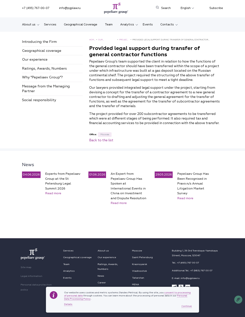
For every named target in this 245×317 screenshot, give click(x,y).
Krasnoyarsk (139, 264)
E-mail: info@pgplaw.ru (186, 278)
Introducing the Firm (39, 42)
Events (148, 24)
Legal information (31, 276)
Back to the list (101, 140)
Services (50, 24)
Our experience (34, 59)
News (28, 164)
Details (68, 304)
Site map (26, 267)
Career (102, 282)
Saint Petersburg (142, 257)
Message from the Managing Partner (46, 88)
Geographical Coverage (80, 24)
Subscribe (216, 8)
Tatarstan (138, 277)
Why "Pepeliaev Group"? (42, 77)
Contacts (167, 24)
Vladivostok (139, 270)
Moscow (137, 250)
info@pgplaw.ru (70, 8)
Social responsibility (39, 100)
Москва (104, 134)
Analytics (127, 24)
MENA (135, 284)
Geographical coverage (41, 51)
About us (28, 24)
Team (109, 24)
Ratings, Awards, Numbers (44, 68)
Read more (53, 193)
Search (166, 8)
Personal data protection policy (36, 287)
